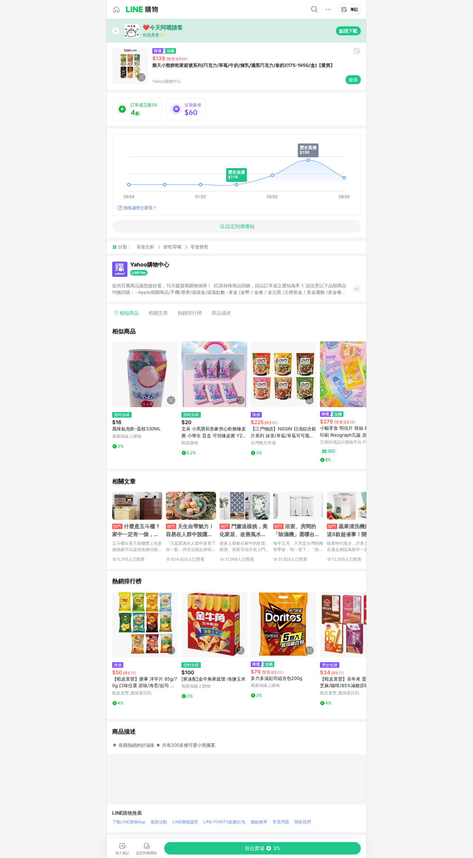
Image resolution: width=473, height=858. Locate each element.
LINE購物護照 (185, 821)
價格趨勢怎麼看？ (140, 207)
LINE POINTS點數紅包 (224, 821)
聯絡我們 (302, 821)
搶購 (353, 79)
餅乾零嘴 (172, 246)
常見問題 (281, 821)
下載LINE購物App (128, 821)
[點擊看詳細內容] (145, 374)
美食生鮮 (145, 246)
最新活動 (159, 821)
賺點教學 (259, 821)
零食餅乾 (199, 246)
